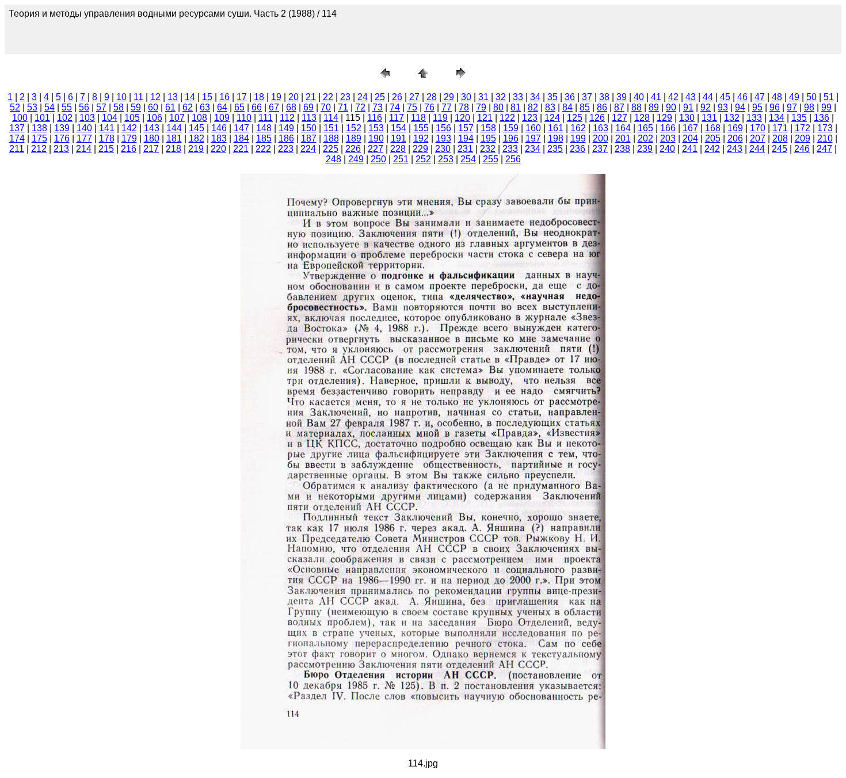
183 (219, 138)
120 (462, 118)
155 (421, 128)
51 (829, 97)
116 (374, 118)
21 (311, 97)
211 (16, 149)
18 (259, 97)
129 (664, 118)
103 (87, 118)
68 (291, 107)
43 (690, 97)
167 (690, 128)
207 (757, 138)
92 (705, 107)
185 (264, 138)
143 (151, 128)
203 (668, 138)
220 (218, 149)
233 (510, 149)
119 (440, 118)
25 (380, 97)
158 (488, 128)
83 (550, 107)
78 (464, 107)
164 (623, 128)
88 (636, 107)
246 (802, 149)
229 (420, 149)
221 (241, 149)
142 (129, 128)
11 (138, 97)
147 (241, 128)
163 (600, 128)
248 (333, 159)
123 (530, 118)
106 (154, 118)
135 (799, 118)
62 (187, 107)
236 (577, 149)
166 (668, 128)
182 (196, 138)
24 (362, 97)
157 (466, 128)
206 (735, 138)
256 (513, 159)
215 (106, 149)
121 (485, 118)
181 (174, 138)
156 (443, 128)
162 (578, 128)
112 (287, 118)
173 (825, 128)
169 (735, 128)
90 (671, 107)
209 (802, 138)
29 (449, 97)
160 (533, 128)
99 (826, 107)
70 (326, 107)
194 (466, 138)
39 (621, 97)
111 (265, 118)
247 (824, 149)
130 (687, 118)
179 (129, 138)
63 (205, 107)
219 (196, 149)
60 (153, 107)
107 (177, 118)
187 (309, 138)
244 (757, 149)
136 (821, 118)
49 (794, 97)
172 (802, 128)
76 (429, 107)
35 (552, 97)
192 (421, 138)
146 (219, 128)
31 (483, 97)
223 (286, 149)
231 (465, 149)
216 (128, 149)
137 (17, 128)
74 (395, 107)
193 (443, 138)
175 (39, 138)
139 (62, 128)
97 (792, 107)
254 (468, 159)
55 (67, 107)
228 (398, 149)
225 (330, 149)
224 (308, 149)
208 (780, 138)
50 (811, 97)
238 (622, 149)
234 (532, 149)
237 (600, 149)
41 (656, 97)
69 (308, 107)
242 (712, 149)
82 (533, 107)
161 (555, 128)
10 (121, 97)
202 (645, 138)
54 (49, 107)
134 (776, 118)
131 (709, 118)
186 (286, 138)
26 (397, 97)
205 (713, 138)
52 (15, 107)
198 (555, 138)
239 (645, 149)
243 (734, 149)
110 (244, 118)
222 (263, 149)
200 (600, 138)
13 (172, 97)
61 (170, 107)
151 (331, 128)
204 (690, 138)
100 (20, 118)
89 (654, 107)
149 (286, 128)
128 (642, 118)
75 (412, 107)
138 (39, 128)
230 (443, 149)
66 (256, 107)
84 (567, 107)
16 (224, 97)
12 (155, 97)
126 (597, 118)
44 (708, 97)
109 (222, 118)
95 (757, 107)
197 (533, 138)
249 (356, 159)
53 (32, 107)
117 (396, 118)
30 (466, 97)
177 (84, 138)
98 (809, 107)
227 (375, 149)
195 (488, 138)
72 (360, 107)
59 (136, 107)
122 (507, 118)
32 (501, 97)
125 (574, 118)
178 (107, 138)
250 (378, 159)
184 (241, 138)
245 (779, 149)
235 (555, 149)
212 (39, 149)
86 (602, 107)
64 (222, 107)
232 (488, 149)
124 (552, 118)
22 (328, 97)
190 (376, 138)
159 (511, 128)
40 (639, 97)
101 (42, 118)
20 (293, 97)
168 (713, 128)
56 (84, 107)
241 (690, 149)
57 (101, 107)
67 (274, 107)
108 (199, 118)
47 (759, 97)
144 (174, 128)
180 (151, 138)
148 (264, 128)
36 (570, 97)
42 (673, 97)
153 (376, 128)
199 (578, 138)
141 (107, 128)
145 (196, 128)
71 (343, 107)
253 (446, 159)
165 (645, 128)
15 (207, 97)
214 (84, 149)
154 (398, 128)
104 (109, 118)
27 (414, 97)
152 (353, 128)
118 (418, 118)
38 (604, 97)
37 (587, 97)
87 (619, 107)
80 (498, 107)
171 (780, 128)
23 (345, 97)
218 (173, 149)
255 (490, 159)
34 (535, 97)
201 (623, 138)
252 (423, 159)
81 (515, 107)
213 (61, 149)
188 (331, 138)
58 (118, 107)
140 (84, 128)
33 (518, 97)
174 (17, 138)
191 (398, 138)
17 (242, 97)
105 (132, 118)
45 (725, 97)
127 (619, 118)
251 (401, 159)
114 (330, 118)
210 (825, 138)
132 (732, 118)
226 (353, 149)
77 (446, 107)
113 (309, 118)
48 (777, 97)
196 (511, 138)
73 (377, 107)
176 (62, 138)
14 (190, 97)
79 (481, 107)
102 (65, 118)
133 (754, 118)
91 (688, 107)
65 (239, 107)
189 (353, 138)
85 (585, 107)
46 (742, 97)
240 (667, 149)
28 (431, 97)
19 (276, 97)
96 (774, 107)
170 (757, 128)
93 (723, 107)
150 (309, 128)
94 (740, 107)
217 (151, 149)
